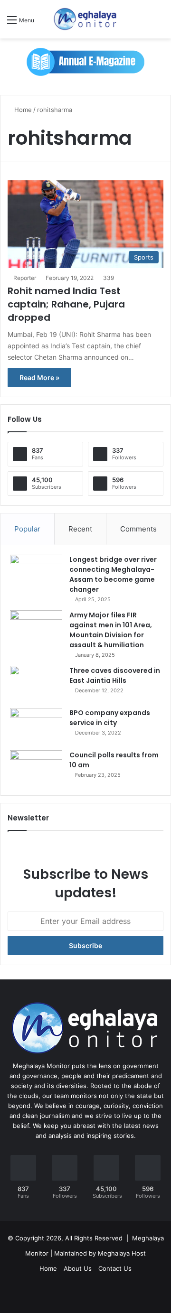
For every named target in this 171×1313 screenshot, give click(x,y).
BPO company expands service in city (109, 717)
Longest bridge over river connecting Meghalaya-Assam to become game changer (113, 574)
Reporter (24, 277)
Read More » (39, 377)
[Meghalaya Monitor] (85, 19)
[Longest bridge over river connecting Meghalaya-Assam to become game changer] (36, 572)
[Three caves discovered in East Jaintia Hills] (36, 683)
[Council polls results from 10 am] (36, 768)
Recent (80, 528)
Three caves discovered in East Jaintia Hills (114, 675)
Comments (138, 528)
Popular (27, 528)
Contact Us (115, 1268)
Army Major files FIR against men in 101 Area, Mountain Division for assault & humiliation (110, 630)
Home (22, 109)
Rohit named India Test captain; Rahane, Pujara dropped (66, 304)
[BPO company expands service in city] (36, 726)
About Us (78, 1268)
